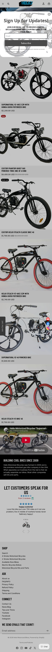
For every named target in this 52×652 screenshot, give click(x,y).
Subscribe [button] (26, 43)
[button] (49, 14)
